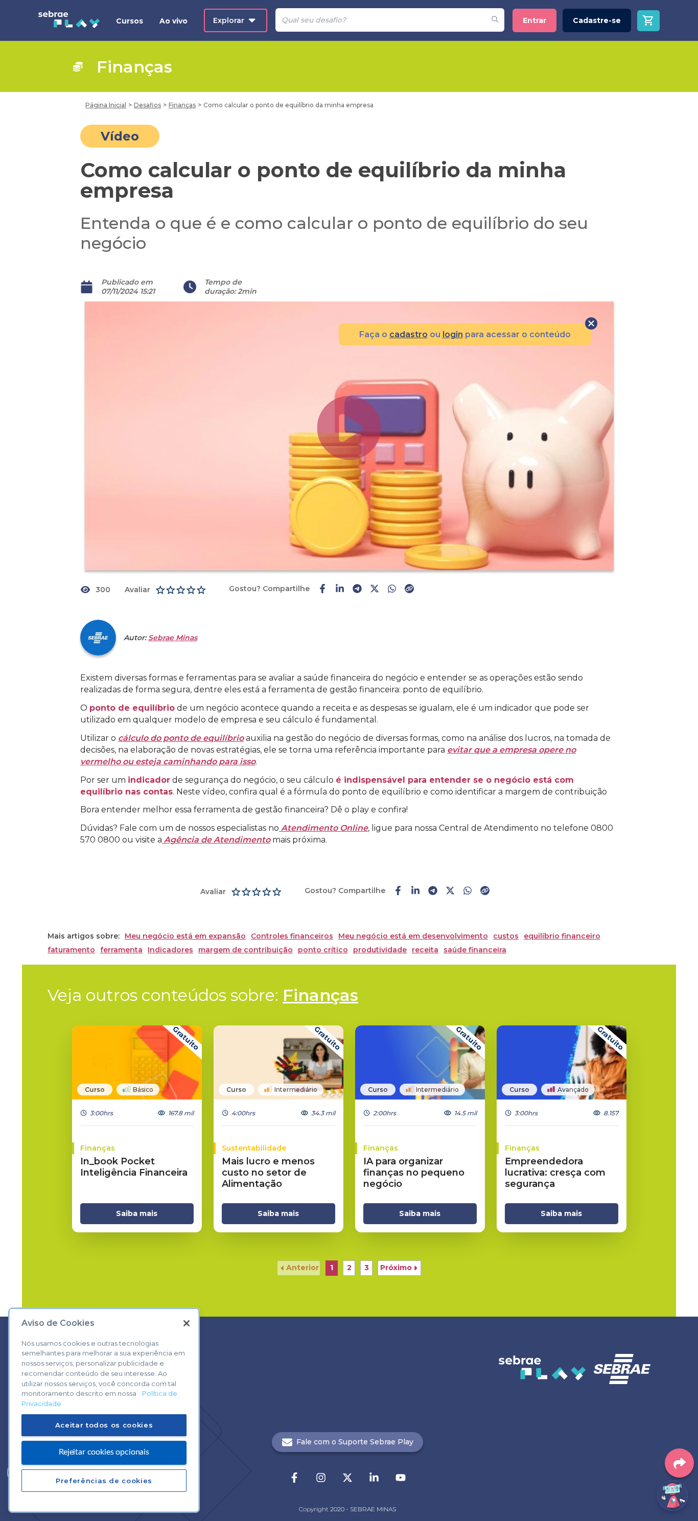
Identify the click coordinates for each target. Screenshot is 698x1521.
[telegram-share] (357, 589)
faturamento (71, 950)
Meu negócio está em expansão (185, 936)
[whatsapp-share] (392, 589)
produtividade (380, 950)
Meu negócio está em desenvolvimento (413, 936)
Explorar (228, 20)
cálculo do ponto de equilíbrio (181, 738)
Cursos (129, 21)
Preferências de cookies (104, 1481)
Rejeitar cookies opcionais (104, 1452)
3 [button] (366, 1267)
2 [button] (349, 1267)
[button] (298, 1268)
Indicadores (170, 950)
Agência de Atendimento (216, 840)
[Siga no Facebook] (294, 1478)
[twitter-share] (374, 589)
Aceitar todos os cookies (104, 1424)
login (453, 334)
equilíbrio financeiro (562, 936)
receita (425, 950)
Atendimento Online (323, 828)
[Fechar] (186, 1323)
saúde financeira (475, 950)
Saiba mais (136, 1213)
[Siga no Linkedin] (374, 1478)
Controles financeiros (292, 936)
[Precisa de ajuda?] (672, 1495)
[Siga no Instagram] (321, 1478)
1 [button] (331, 1267)
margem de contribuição (245, 950)
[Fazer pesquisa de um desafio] (494, 20)
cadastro (408, 334)
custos (506, 936)
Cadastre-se (597, 20)
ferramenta (121, 950)
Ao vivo (173, 21)
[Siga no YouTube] (400, 1478)
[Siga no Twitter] (347, 1478)
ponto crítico (323, 950)
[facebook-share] (322, 589)
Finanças (320, 995)
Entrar (534, 20)
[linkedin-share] (339, 589)
